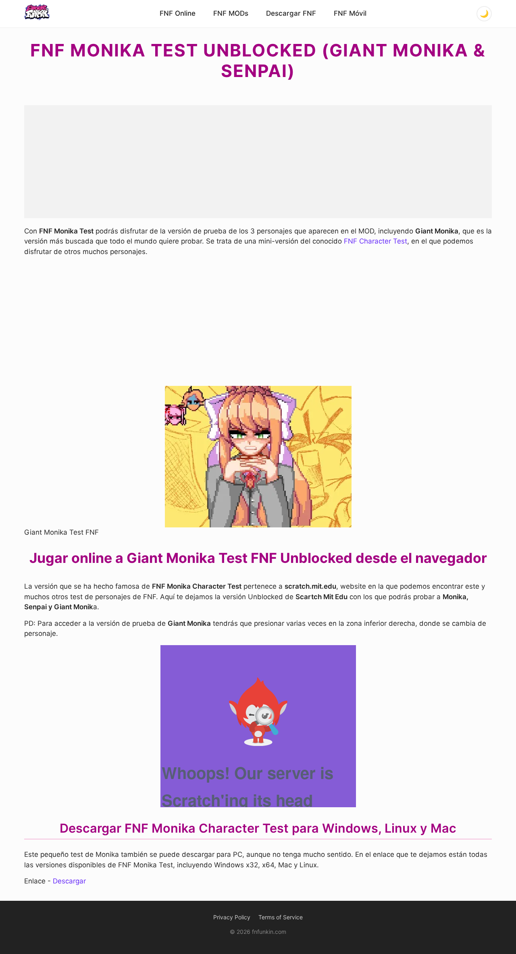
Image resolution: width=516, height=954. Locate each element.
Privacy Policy (231, 917)
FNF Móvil (350, 13)
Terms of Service (280, 917)
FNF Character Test (375, 241)
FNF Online (178, 13)
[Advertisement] (258, 161)
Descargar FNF (291, 13)
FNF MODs (230, 13)
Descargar (69, 881)
